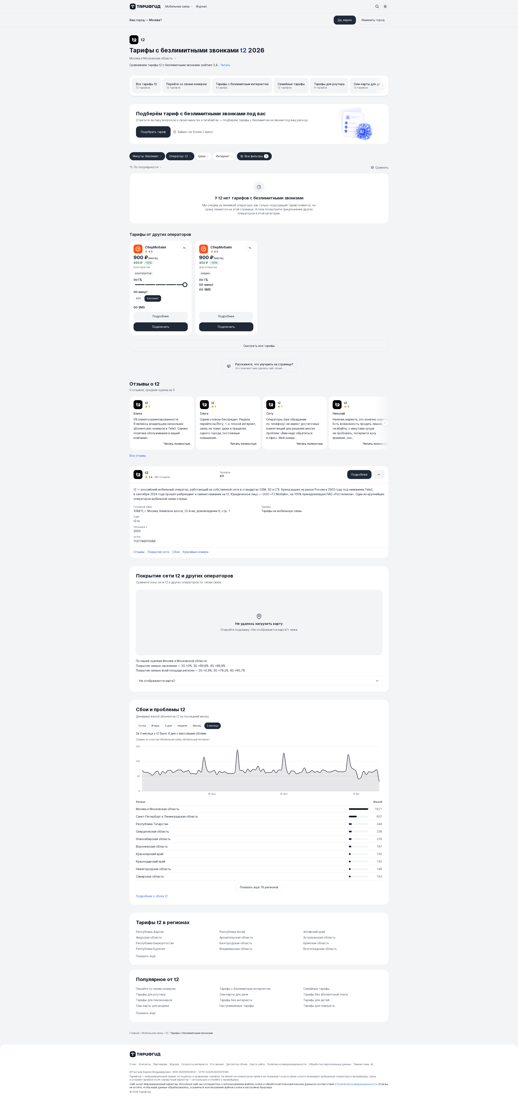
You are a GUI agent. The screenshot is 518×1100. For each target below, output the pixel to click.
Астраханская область (319, 937)
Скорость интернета (195, 1064)
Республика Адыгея (150, 931)
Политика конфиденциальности (286, 1064)
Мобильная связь (177, 6)
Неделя (182, 725)
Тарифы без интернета (236, 1000)
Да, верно (345, 20)
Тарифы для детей (316, 1000)
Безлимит (153, 298)
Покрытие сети (158, 552)
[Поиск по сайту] (377, 6)
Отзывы (139, 552)
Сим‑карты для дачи (234, 994)
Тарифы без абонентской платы (325, 994)
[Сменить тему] (385, 6)
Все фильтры (256, 156)
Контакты (145, 1064)
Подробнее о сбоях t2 (152, 896)
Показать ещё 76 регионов (259, 887)
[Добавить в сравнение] (184, 248)
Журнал (201, 6)
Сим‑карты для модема (152, 1005)
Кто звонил (217, 1064)
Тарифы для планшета (318, 1005)
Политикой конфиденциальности (356, 1084)
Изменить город (373, 20)
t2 (167, 1033)
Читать (225, 65)
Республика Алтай (232, 931)
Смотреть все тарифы (259, 345)
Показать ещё (146, 956)
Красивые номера (195, 552)
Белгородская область (236, 943)
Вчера (155, 725)
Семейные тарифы (316, 988)
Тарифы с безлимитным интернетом (245, 988)
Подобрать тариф (153, 132)
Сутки (142, 725)
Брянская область (316, 943)
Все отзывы (138, 455)
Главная (134, 1033)
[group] (259, 423)
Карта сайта (257, 1064)
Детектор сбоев (236, 1064)
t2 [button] (243, 50)
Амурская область (149, 937)
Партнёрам (160, 1064)
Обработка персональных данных (330, 1064)
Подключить (160, 326)
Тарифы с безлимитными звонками (191, 1033)
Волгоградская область (320, 948)
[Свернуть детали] (378, 474)
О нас (133, 1064)
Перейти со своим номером (155, 988)
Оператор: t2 (178, 156)
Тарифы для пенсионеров (154, 1000)
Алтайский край (314, 931)
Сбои (176, 552)
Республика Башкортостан (155, 943)
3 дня (168, 725)
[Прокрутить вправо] (382, 85)
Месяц (197, 725)
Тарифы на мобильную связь (281, 511)
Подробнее (161, 316)
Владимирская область (236, 948)
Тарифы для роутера (151, 994)
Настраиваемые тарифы (237, 1005)
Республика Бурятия (150, 948)
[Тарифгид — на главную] (145, 6)
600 (138, 298)
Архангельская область (236, 937)
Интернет (223, 156)
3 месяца (212, 725)
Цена (201, 156)
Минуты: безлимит (146, 156)
